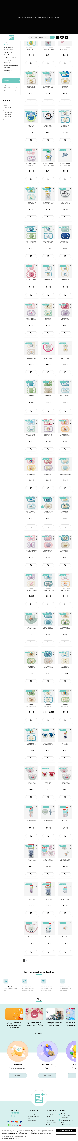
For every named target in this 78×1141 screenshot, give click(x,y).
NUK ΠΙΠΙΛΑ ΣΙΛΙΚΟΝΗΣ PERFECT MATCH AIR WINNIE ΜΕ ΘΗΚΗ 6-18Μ (48, 937)
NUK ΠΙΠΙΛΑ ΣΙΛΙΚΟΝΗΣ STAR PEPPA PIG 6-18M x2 (65, 783)
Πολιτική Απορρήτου (33, 1114)
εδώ (50, 1133)
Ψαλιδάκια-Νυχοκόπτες (9, 73)
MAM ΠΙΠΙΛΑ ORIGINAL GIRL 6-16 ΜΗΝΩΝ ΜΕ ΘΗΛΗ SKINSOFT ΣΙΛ (65, 435)
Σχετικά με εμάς (50, 1114)
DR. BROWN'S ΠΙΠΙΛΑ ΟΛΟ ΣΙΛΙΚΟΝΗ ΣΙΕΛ (65, 164)
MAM (10, 85)
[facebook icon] (11, 1116)
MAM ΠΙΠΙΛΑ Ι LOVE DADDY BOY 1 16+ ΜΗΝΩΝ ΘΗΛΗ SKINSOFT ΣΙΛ (31, 512)
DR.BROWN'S (10, 88)
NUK (10, 90)
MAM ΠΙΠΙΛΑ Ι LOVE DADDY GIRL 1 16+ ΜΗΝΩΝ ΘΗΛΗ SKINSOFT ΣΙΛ (65, 357)
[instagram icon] (14, 1116)
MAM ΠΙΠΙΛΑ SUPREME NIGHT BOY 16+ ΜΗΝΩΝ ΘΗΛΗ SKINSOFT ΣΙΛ (48, 705)
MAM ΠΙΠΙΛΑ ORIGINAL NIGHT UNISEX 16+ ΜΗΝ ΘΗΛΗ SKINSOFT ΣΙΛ (65, 705)
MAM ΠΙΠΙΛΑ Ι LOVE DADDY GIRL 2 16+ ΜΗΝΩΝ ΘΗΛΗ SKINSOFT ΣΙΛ (31, 319)
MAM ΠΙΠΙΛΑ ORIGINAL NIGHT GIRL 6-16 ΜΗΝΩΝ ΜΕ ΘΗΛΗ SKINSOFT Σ (48, 473)
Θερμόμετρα (7, 62)
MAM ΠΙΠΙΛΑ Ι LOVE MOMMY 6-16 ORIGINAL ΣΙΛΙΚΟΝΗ (31, 164)
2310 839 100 (14, 1113)
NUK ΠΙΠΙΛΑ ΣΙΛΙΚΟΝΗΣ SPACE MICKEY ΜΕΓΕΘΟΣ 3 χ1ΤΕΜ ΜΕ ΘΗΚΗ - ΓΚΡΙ (65, 203)
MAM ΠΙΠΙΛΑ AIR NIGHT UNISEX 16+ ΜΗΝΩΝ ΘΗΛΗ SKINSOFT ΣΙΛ (31, 87)
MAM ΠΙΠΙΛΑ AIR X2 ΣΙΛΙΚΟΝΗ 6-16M (31, 48)
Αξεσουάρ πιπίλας (8, 47)
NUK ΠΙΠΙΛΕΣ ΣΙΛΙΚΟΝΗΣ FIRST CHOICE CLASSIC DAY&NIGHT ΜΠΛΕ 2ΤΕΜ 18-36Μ (48, 898)
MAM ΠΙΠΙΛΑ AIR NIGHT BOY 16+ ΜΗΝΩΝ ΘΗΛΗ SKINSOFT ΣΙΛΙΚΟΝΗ (65, 126)
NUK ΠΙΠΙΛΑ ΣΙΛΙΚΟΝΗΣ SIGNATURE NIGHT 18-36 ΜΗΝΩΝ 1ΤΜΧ (31, 126)
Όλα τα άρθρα (39, 1033)
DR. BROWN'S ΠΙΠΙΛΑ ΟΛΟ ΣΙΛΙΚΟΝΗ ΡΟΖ (65, 48)
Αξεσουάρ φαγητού (8, 52)
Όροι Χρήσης (31, 1118)
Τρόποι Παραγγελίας (49, 1117)
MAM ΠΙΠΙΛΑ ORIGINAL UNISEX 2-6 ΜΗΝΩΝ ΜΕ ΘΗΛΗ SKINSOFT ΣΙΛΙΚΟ (48, 396)
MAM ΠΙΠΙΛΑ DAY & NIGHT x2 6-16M (31, 203)
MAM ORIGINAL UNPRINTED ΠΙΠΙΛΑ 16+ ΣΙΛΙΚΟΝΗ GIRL (48, 551)
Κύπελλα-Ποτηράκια (9, 55)
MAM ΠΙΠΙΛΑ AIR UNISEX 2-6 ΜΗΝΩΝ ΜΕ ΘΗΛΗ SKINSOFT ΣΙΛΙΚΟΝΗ (31, 357)
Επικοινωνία (49, 1127)
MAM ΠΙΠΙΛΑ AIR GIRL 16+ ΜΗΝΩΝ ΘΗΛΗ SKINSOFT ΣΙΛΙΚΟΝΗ (31, 280)
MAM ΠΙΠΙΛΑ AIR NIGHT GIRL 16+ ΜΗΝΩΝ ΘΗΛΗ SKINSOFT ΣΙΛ (48, 435)
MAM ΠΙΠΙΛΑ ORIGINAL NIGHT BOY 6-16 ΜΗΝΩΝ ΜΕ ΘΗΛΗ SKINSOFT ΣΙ (65, 551)
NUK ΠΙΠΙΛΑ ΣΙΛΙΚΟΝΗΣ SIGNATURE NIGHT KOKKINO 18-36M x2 (48, 783)
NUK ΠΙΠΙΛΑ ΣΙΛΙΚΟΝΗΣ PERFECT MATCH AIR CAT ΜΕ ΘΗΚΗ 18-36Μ (65, 821)
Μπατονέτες (7, 67)
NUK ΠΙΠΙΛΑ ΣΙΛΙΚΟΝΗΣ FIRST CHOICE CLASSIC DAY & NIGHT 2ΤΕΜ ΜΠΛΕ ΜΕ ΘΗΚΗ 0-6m (31, 860)
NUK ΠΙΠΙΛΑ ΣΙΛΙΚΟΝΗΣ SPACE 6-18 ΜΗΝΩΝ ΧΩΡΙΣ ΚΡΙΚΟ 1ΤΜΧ (48, 357)
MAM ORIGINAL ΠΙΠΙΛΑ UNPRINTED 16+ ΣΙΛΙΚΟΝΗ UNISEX (65, 473)
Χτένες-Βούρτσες (8, 70)
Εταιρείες (30, 1123)
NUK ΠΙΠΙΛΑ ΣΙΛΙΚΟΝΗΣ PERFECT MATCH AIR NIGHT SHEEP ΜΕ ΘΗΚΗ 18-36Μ (31, 937)
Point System (49, 1125)
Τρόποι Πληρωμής (51, 1120)
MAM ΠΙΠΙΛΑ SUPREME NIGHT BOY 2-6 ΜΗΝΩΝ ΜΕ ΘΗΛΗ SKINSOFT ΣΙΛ (65, 667)
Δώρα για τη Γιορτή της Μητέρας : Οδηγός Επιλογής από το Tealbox (34, 1024)
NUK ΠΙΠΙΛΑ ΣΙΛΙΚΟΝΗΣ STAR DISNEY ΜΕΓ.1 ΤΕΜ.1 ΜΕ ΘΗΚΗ (31, 628)
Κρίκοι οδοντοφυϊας (9, 49)
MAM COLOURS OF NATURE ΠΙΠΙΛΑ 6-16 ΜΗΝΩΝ (65, 242)
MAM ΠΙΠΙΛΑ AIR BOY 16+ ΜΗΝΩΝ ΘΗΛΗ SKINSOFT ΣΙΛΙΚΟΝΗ (31, 242)
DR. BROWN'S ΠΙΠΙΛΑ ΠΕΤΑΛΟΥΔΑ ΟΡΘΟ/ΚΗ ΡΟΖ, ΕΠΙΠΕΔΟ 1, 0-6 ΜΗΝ (48, 48)
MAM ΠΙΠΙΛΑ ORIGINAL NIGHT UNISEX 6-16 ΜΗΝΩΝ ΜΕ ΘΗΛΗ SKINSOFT (31, 667)
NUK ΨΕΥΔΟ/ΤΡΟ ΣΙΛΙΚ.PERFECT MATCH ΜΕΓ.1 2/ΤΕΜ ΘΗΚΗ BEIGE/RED (31, 821)
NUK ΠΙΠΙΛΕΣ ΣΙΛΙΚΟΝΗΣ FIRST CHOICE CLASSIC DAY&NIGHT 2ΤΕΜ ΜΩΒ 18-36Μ (31, 898)
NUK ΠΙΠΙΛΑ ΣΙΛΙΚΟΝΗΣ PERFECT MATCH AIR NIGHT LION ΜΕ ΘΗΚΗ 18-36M (65, 937)
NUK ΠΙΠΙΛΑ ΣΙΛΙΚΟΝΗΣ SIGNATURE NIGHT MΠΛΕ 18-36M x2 (65, 744)
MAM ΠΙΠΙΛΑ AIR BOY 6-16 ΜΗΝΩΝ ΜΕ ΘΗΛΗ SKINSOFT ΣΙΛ (48, 242)
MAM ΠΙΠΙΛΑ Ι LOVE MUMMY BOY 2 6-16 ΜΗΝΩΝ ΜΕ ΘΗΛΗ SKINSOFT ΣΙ (65, 396)
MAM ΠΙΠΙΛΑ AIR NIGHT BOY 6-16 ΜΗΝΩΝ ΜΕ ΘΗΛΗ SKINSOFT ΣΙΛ (48, 280)
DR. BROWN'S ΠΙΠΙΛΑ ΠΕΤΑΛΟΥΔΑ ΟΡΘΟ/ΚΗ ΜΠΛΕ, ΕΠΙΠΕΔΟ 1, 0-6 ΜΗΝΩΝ (48, 87)
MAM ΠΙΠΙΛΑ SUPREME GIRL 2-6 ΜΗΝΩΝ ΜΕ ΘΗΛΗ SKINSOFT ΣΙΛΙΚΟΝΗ (31, 589)
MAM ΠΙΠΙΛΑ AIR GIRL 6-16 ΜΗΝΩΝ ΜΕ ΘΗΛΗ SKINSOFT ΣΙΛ (65, 589)
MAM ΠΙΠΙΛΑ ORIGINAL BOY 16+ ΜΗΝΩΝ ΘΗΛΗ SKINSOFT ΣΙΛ (48, 667)
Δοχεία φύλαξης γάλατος (10, 57)
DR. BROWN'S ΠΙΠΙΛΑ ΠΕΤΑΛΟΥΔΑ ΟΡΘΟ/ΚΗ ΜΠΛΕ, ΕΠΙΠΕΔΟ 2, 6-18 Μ (48, 164)
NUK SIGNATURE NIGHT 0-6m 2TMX (48, 744)
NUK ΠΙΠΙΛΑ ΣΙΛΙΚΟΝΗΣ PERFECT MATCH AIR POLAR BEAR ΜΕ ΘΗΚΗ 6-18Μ (65, 898)
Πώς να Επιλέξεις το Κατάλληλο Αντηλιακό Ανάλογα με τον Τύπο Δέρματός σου (14, 1024)
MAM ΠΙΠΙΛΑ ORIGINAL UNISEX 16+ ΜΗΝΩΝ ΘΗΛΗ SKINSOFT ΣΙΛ (31, 705)
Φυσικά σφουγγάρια (9, 60)
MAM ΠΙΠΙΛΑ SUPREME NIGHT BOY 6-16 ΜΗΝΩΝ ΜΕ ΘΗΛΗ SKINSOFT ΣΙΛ (31, 744)
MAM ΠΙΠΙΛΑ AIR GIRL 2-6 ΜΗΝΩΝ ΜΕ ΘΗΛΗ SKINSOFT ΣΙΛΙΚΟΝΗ (31, 551)
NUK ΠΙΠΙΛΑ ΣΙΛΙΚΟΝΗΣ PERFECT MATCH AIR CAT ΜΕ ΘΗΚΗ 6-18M (48, 860)
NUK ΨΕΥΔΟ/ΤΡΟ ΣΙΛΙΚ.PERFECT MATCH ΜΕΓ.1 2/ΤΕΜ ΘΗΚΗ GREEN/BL (48, 821)
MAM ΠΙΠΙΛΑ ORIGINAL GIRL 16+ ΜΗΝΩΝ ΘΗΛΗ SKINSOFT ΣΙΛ (65, 319)
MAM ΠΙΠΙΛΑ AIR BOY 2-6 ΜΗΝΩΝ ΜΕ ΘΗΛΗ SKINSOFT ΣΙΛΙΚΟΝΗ (31, 435)
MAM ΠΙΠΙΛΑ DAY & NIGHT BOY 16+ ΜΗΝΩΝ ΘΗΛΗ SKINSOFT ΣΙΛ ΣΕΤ (48, 512)
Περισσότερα (66, 1136)
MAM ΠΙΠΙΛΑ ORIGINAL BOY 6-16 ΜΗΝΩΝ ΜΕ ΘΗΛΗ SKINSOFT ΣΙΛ (48, 589)
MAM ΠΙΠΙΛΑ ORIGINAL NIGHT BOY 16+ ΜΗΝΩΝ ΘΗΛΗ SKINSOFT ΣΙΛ (65, 512)
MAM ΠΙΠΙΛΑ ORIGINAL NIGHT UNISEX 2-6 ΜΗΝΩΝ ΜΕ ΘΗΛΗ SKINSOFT (48, 319)
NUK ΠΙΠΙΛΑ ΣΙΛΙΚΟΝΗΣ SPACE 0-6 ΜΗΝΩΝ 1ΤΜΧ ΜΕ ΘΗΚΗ (48, 126)
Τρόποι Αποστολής (51, 1122)
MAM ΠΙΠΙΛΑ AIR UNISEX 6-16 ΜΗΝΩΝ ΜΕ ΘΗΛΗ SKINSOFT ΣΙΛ (65, 280)
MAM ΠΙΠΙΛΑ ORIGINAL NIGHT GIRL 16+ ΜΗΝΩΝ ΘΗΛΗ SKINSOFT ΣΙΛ (31, 473)
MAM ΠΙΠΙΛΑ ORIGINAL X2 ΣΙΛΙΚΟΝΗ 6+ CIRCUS (65, 87)
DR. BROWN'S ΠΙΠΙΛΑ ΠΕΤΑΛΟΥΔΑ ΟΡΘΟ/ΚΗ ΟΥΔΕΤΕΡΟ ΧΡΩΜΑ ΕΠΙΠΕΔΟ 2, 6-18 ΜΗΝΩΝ (48, 203)
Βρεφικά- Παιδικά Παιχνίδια (11, 65)
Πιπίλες (6, 44)
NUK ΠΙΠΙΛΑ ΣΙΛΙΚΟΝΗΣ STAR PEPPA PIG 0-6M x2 (31, 783)
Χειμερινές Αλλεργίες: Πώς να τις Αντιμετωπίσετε (54, 1024)
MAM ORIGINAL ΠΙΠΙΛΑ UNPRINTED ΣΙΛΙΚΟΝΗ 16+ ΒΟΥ (48, 628)
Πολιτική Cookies (32, 1120)
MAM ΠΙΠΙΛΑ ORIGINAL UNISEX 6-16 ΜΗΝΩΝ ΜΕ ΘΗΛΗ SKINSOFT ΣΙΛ (65, 628)
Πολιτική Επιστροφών (33, 1116)
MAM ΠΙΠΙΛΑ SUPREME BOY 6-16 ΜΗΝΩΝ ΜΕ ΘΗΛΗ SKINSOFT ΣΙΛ (31, 396)
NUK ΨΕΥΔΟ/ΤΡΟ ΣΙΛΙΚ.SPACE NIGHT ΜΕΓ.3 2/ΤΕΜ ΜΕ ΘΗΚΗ (65, 860)
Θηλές (5, 42)
